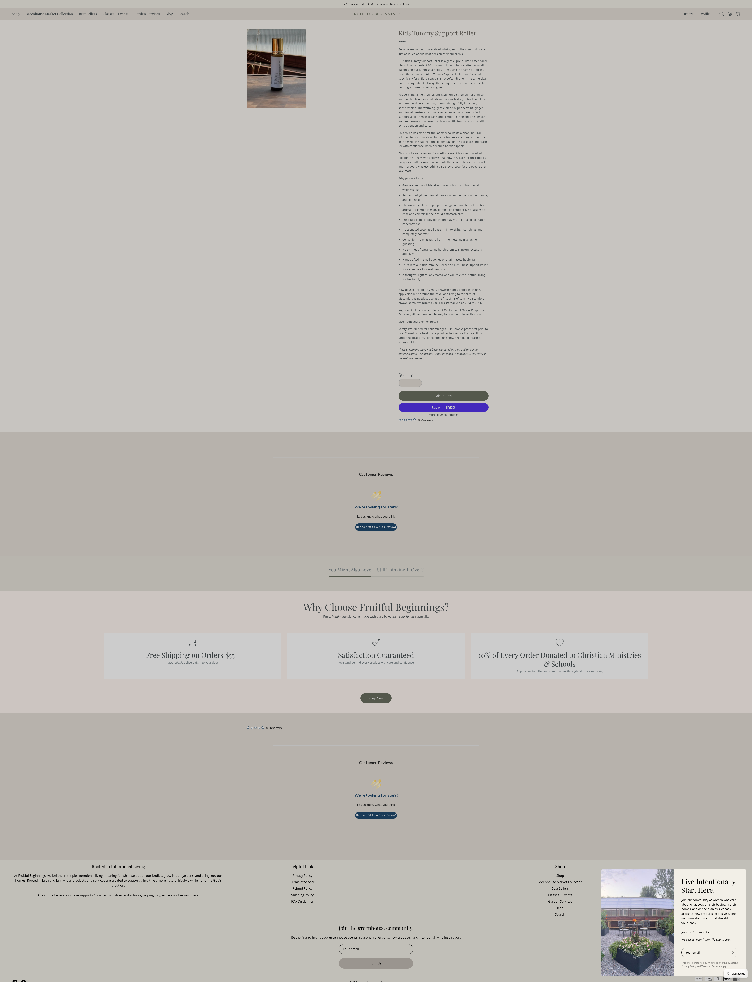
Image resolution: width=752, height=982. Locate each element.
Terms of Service (710, 966)
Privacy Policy (689, 966)
